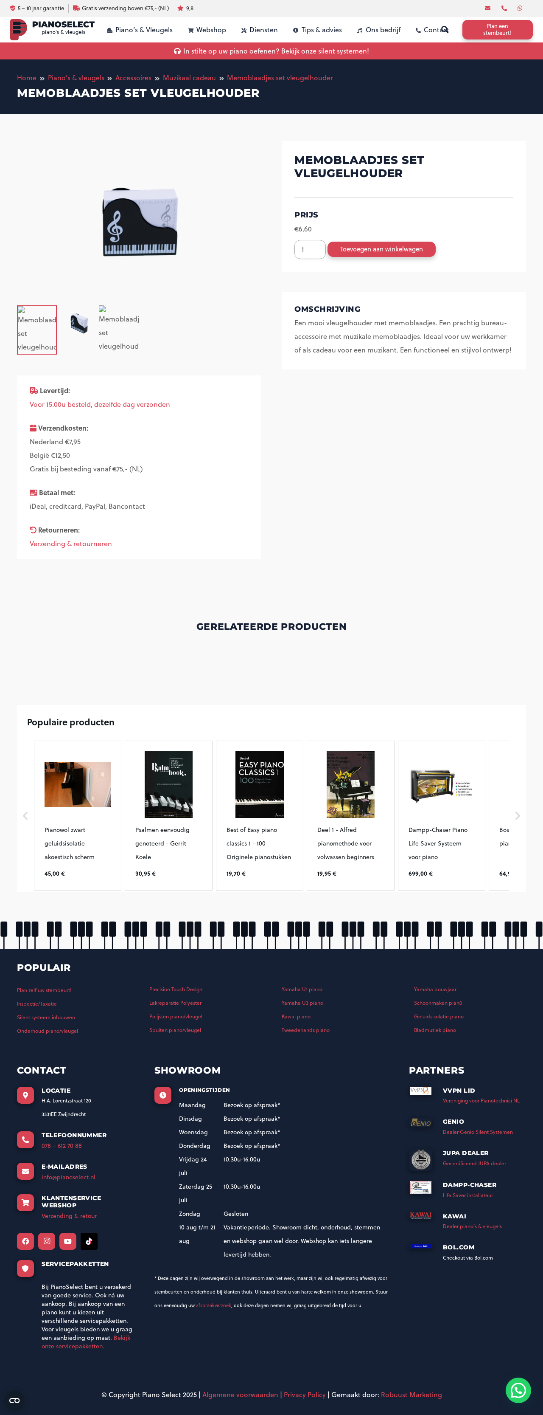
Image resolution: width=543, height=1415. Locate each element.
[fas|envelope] (489, 8)
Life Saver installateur (468, 1195)
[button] (25, 815)
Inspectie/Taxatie (37, 1003)
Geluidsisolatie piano (439, 1016)
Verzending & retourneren (71, 543)
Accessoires (133, 77)
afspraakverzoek (213, 1305)
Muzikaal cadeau (189, 77)
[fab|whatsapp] (521, 8)
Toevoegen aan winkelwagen (381, 249)
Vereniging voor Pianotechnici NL (481, 1100)
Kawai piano (296, 1016)
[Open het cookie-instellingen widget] (14, 1400)
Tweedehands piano (306, 1030)
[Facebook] (25, 1241)
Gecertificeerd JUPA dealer (474, 1163)
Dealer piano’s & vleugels (472, 1226)
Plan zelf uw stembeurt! (44, 990)
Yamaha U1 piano (302, 989)
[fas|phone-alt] (505, 8)
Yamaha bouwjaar (435, 989)
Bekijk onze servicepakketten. (86, 1341)
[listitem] (77, 815)
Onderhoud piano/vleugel (47, 1030)
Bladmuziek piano (435, 1030)
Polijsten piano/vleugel (175, 1016)
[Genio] (426, 1125)
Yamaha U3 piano (302, 1002)
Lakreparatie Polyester (175, 1002)
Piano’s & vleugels (76, 77)
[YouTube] (67, 1241)
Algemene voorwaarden (240, 1394)
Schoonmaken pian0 (438, 1002)
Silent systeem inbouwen (46, 1017)
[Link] (52, 29)
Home (26, 77)
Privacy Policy (305, 1394)
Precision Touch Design (175, 989)
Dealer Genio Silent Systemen (478, 1132)
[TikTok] (89, 1241)
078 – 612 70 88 (62, 1146)
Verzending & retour (69, 1216)
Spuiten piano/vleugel (175, 1030)
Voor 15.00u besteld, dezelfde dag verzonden (100, 404)
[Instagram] (46, 1241)
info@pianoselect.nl (68, 1177)
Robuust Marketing (411, 1394)
